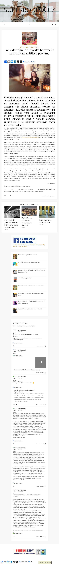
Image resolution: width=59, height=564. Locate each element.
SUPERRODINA (20, 323)
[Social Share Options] (45, 346)
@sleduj (15, 336)
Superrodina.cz (29, 10)
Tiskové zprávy (34, 47)
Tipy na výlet (24, 47)
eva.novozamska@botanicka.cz (31, 137)
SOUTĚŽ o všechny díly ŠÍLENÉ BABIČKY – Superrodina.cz (25, 391)
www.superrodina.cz (18, 326)
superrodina (9, 196)
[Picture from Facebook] (18, 362)
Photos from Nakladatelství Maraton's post (27, 370)
